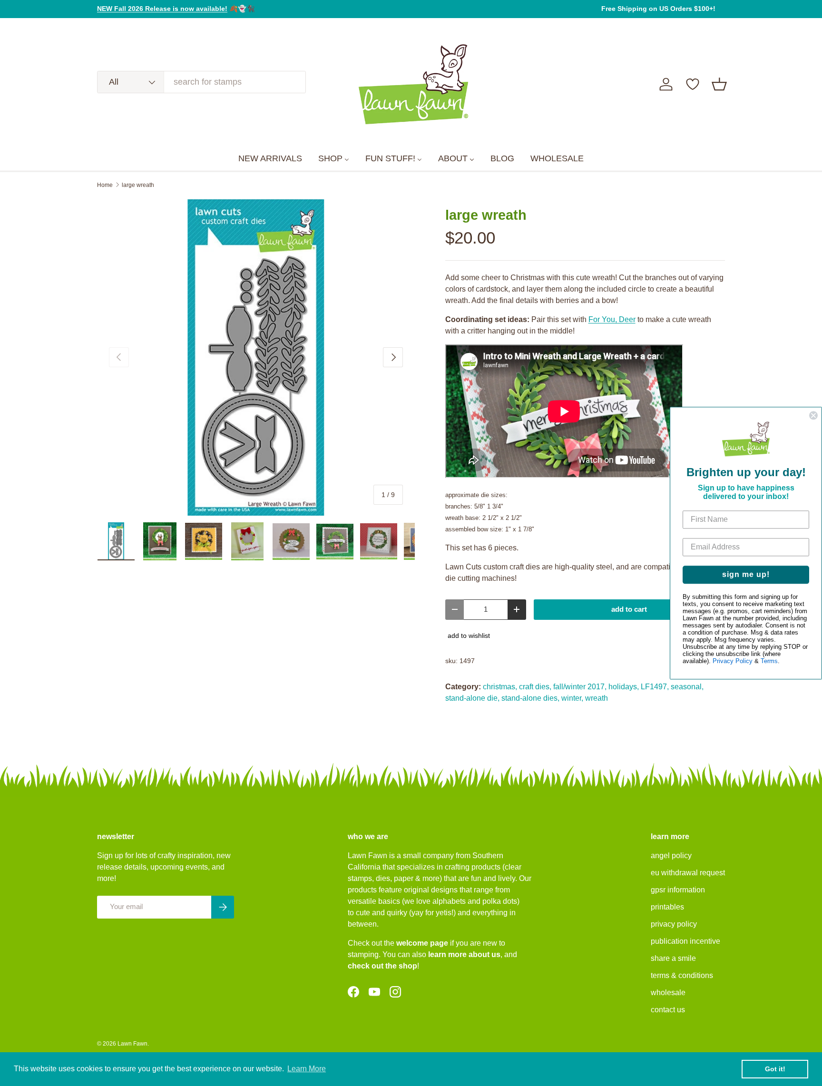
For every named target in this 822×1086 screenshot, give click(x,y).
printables (667, 907)
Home (105, 185)
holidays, (623, 687)
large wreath (138, 185)
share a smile (673, 958)
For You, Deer (612, 319)
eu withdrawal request (688, 873)
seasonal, (687, 687)
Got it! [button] (775, 1069)
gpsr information (678, 890)
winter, (572, 698)
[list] (256, 357)
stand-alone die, (472, 698)
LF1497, (655, 687)
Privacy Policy (733, 661)
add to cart (629, 609)
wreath (596, 698)
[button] (719, 84)
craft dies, (535, 687)
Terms (769, 661)
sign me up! (746, 574)
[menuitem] (270, 159)
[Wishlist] (692, 84)
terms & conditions (682, 975)
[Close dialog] (813, 415)
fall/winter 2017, (580, 687)
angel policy (671, 855)
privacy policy (674, 924)
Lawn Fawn (132, 1043)
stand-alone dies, (530, 698)
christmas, (500, 687)
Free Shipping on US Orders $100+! (658, 8)
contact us (668, 1010)
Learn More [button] (306, 1069)
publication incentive (685, 941)
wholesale (668, 992)
